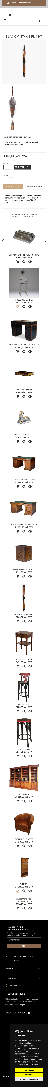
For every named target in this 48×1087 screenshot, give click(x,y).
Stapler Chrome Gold (24, 434)
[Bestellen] (18, 262)
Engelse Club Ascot (24, 839)
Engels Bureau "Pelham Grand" (24, 524)
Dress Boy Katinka (24, 300)
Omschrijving (12, 186)
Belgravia (24, 794)
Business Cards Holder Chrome (24, 255)
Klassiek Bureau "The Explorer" (24, 345)
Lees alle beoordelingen (15, 1004)
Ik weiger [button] (28, 1075)
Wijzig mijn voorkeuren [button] (29, 1079)
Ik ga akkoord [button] (29, 1070)
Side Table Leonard (24, 659)
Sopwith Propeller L (24, 614)
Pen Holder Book (24, 390)
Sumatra (24, 884)
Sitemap (6, 1078)
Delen (11, 175)
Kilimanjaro (24, 704)
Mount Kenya (24, 749)
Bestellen (23, 167)
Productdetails (34, 186)
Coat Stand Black (24, 901)
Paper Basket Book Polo (24, 569)
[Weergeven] (24, 262)
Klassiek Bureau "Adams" (24, 479)
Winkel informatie (20, 985)
